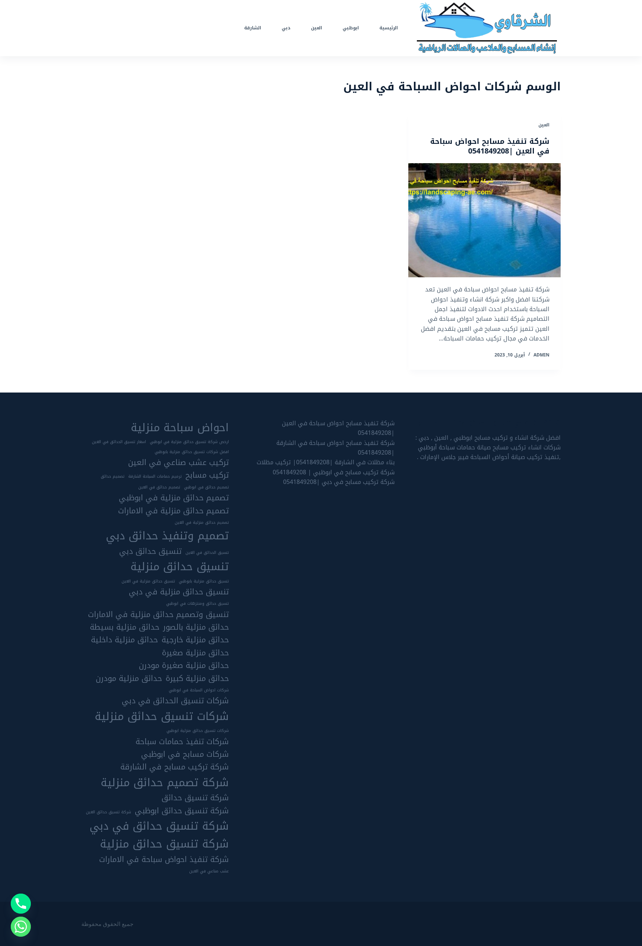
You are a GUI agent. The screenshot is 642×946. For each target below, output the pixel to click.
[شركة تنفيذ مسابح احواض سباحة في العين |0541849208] (484, 220)
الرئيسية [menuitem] (388, 28)
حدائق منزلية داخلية (124, 639)
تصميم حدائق (112, 476)
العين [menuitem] (316, 28)
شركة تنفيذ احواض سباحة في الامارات (164, 859)
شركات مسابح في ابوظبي (185, 754)
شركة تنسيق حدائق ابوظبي (182, 810)
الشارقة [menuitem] (252, 28)
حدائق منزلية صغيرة (195, 652)
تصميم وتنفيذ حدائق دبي (167, 536)
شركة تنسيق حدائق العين (108, 812)
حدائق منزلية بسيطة (124, 627)
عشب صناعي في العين (209, 871)
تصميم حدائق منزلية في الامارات (173, 510)
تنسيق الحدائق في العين (207, 552)
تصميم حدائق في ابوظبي (206, 487)
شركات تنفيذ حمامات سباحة (182, 741)
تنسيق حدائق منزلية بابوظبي (204, 581)
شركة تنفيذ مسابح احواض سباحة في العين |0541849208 (489, 146)
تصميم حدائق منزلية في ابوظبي (174, 497)
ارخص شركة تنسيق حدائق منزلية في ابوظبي (189, 442)
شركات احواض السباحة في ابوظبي (199, 690)
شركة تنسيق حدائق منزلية (164, 844)
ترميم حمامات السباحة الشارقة (155, 476)
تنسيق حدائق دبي (150, 551)
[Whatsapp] (21, 927)
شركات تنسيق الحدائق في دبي (175, 700)
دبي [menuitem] (286, 28)
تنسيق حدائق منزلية (179, 566)
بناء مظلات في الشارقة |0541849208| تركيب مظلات (326, 462)
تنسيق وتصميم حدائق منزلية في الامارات (158, 614)
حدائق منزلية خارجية (195, 639)
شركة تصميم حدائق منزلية (165, 782)
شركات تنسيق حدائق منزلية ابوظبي (197, 730)
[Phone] (21, 904)
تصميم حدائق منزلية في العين (202, 522)
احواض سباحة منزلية (180, 427)
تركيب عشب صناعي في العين (178, 462)
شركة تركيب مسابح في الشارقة (174, 767)
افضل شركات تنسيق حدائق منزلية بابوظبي (192, 452)
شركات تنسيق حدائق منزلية (162, 716)
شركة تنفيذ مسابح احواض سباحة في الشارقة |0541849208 (335, 447)
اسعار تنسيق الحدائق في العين (119, 442)
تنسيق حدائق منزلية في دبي (179, 591)
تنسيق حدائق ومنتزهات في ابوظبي (197, 603)
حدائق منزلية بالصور (196, 627)
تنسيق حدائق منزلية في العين (148, 581)
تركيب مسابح (207, 475)
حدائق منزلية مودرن (129, 678)
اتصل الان (100, 27)
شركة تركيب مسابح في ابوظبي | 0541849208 (334, 472)
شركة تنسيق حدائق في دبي (159, 826)
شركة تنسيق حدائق (195, 797)
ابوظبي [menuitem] (351, 28)
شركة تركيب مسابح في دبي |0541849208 (339, 482)
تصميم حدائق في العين (159, 487)
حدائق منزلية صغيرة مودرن (184, 665)
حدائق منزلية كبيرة (197, 678)
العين (543, 125)
